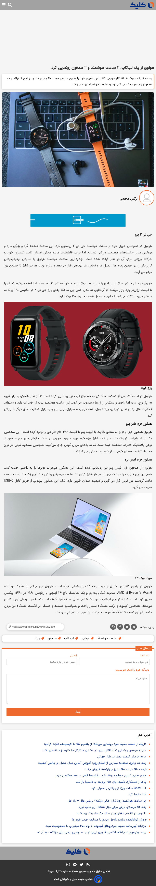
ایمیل (73, 656)
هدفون (53, 638)
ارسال (78, 712)
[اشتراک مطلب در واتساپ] (113, 627)
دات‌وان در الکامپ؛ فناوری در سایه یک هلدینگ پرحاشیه (111, 813)
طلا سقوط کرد (137, 794)
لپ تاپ (69, 638)
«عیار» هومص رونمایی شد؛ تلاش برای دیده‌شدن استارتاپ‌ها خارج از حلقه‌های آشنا (94, 750)
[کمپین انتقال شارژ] (78, 220)
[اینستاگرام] (68, 865)
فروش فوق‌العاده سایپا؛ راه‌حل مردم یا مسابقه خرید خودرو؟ (109, 819)
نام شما (145, 656)
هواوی (86, 638)
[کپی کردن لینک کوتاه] (33, 627)
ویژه (38, 638)
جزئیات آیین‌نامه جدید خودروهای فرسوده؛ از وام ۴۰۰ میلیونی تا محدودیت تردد (96, 826)
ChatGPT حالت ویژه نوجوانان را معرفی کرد (118, 788)
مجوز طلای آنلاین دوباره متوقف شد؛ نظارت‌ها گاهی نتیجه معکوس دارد (101, 775)
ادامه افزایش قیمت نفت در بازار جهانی (121, 756)
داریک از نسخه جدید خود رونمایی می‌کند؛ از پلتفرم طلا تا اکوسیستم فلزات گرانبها (95, 744)
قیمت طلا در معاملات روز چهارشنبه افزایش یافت (115, 769)
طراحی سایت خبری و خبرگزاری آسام (73, 879)
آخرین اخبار (144, 735)
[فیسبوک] (120, 628)
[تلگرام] (134, 628)
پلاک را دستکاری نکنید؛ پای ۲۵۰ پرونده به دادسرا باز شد (111, 782)
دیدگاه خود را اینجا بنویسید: (133, 670)
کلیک (57, 872)
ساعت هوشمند (107, 638)
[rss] (88, 865)
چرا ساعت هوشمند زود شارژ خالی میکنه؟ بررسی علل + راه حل (107, 801)
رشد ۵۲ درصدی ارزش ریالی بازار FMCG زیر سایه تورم (112, 807)
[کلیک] (142, 5)
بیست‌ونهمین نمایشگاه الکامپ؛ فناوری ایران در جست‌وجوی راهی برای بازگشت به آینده (91, 832)
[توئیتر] (127, 628)
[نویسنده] (146, 198)
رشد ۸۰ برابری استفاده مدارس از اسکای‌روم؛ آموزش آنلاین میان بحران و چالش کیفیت (92, 763)
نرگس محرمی (129, 198)
